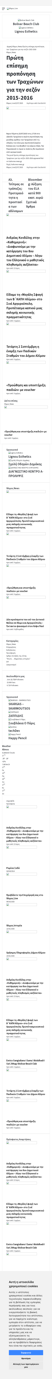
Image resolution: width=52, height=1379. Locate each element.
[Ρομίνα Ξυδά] (21, 848)
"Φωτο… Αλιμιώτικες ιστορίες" (18, 659)
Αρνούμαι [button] (26, 1358)
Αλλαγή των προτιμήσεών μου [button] (26, 1365)
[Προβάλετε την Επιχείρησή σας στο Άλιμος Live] (21, 875)
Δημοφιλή (10, 801)
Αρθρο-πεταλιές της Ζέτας (16, 656)
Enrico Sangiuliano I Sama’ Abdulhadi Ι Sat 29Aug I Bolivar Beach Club (25, 1062)
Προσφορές (11, 653)
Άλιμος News (17, 46)
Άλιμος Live (10, 103)
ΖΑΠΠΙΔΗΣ (15, 716)
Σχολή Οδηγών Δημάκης (25, 464)
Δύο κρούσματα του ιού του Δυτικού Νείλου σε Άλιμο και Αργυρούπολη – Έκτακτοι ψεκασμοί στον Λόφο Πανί (25, 623)
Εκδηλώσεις (11, 650)
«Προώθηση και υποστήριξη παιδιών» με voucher (25, 387)
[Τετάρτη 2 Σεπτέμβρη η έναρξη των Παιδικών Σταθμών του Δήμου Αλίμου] (26, 324)
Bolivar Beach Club (26, 24)
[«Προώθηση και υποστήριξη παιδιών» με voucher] (26, 363)
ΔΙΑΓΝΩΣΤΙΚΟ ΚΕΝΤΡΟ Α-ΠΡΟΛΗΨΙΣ (25, 473)
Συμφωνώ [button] (26, 1352)
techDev (14, 730)
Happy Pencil (17, 738)
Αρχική (9, 46)
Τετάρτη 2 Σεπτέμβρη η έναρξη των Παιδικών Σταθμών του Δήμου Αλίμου (25, 351)
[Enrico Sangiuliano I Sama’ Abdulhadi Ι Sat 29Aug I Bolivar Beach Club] (21, 1040)
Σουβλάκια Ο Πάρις (21, 723)
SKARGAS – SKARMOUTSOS (19, 706)
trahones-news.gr (15, 161)
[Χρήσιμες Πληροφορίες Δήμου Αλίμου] (21, 932)
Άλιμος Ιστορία (14, 925)
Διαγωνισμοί (11, 664)
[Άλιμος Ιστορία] (21, 905)
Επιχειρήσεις (11, 647)
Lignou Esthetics (26, 31)
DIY (7, 662)
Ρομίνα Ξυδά (13, 868)
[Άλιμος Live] (12, 9)
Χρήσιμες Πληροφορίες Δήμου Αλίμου (25, 952)
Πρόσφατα (10, 804)
